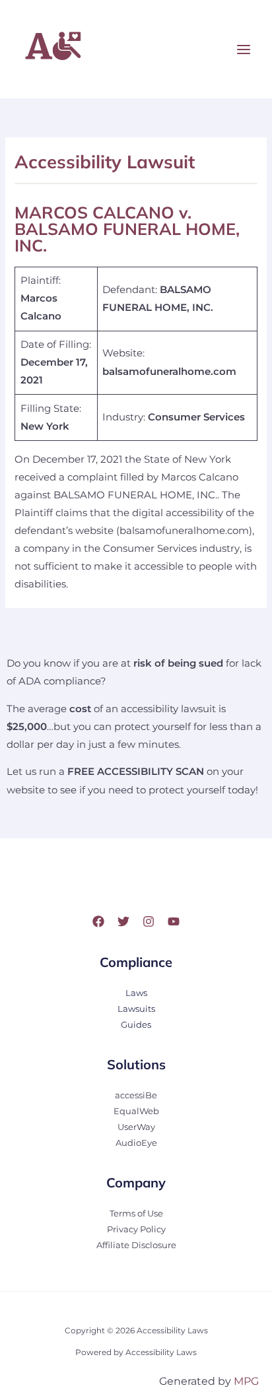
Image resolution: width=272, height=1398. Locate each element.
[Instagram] (148, 921)
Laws (136, 993)
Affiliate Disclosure (136, 1245)
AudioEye (136, 1143)
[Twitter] (123, 921)
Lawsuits (136, 1009)
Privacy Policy (136, 1229)
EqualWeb (136, 1111)
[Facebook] (98, 921)
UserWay (136, 1127)
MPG (246, 1381)
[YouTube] (174, 921)
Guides (136, 1025)
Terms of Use (136, 1213)
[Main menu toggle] (243, 49)
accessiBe (136, 1095)
